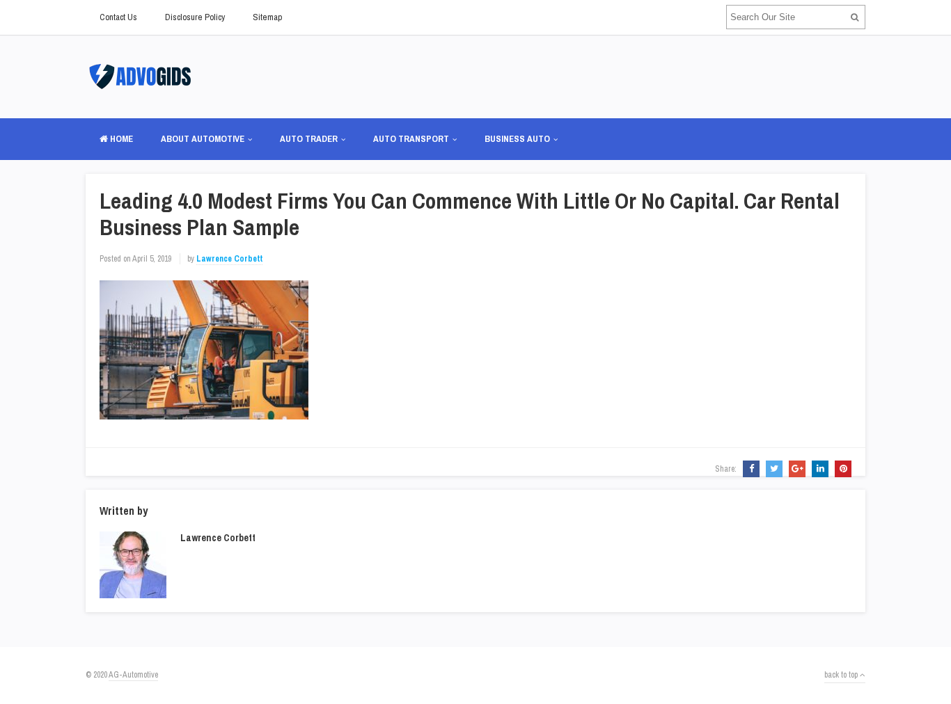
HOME (120, 139)
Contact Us (118, 17)
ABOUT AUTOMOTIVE (202, 139)
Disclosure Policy (195, 17)
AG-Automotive (133, 674)
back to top (842, 674)
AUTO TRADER (309, 139)
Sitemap (267, 17)
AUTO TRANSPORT (411, 139)
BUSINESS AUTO (517, 139)
